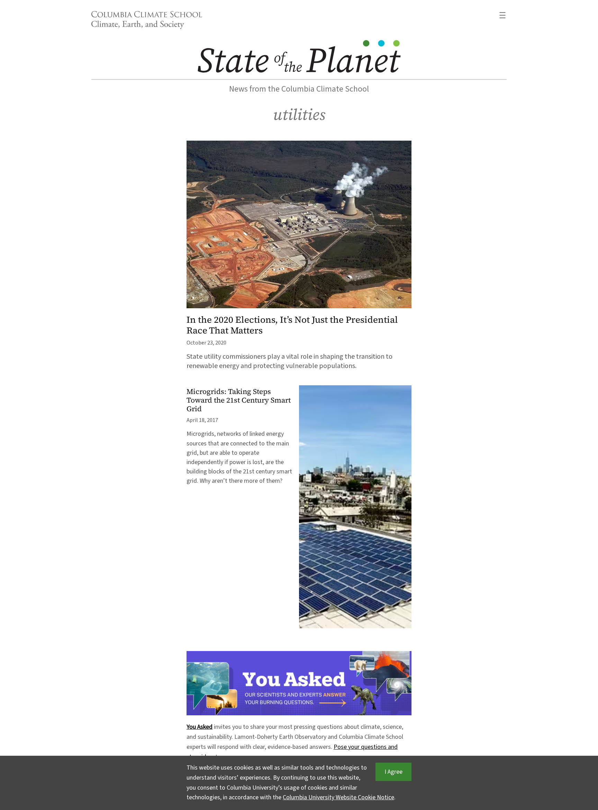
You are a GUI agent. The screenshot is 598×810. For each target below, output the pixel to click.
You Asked (199, 727)
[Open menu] (502, 15)
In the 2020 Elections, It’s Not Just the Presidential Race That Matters (292, 325)
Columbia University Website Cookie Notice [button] (338, 797)
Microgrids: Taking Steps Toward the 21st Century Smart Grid (239, 400)
